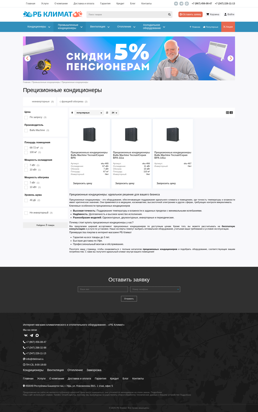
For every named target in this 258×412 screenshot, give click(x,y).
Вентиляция (55, 370)
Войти (231, 14)
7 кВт (34, 165)
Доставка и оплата (84, 3)
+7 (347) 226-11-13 (225, 3)
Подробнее (156, 392)
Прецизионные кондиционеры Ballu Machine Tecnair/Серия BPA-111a (131, 155)
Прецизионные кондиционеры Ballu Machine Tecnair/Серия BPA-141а (172, 155)
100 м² (35, 152)
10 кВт (35, 169)
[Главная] (53, 16)
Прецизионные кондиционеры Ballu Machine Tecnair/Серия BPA (89, 155)
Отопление (75, 370)
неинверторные (43, 101)
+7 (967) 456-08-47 (202, 3)
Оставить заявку (191, 14)
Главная (30, 3)
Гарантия (105, 3)
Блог (132, 3)
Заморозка (94, 370)
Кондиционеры (33, 370)
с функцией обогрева (73, 101)
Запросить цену (82, 183)
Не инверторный (41, 212)
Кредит (120, 3)
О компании (61, 3)
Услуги (45, 3)
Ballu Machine (39, 130)
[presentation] (27, 58)
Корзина (214, 14)
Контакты (146, 3)
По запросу (38, 117)
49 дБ (35, 200)
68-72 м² (36, 147)
